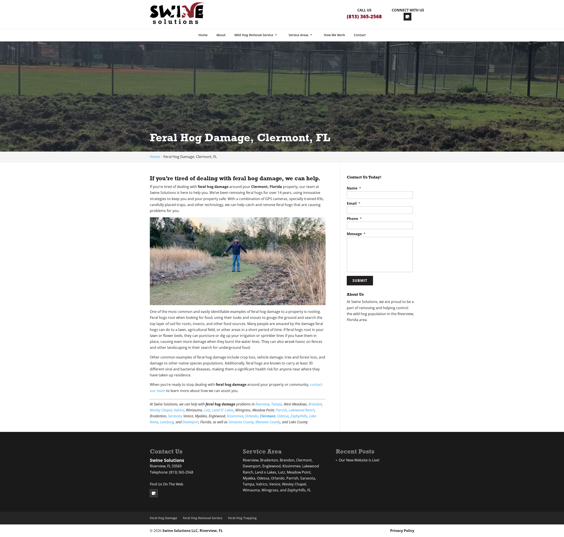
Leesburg (167, 422)
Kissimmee (235, 416)
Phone (354, 218)
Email (353, 203)
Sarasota (175, 416)
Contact (360, 35)
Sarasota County (241, 422)
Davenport (190, 422)
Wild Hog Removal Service (253, 35)
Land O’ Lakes (223, 410)
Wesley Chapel (161, 410)
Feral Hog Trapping (242, 518)
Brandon (315, 404)
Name (354, 188)
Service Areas (298, 35)
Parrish (281, 410)
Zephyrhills (298, 416)
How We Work (334, 35)
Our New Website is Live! (359, 460)
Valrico (179, 410)
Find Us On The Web (166, 484)
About (221, 35)
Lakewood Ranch (302, 410)
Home (203, 35)
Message (356, 234)
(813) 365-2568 (364, 16)
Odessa (283, 416)
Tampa (276, 404)
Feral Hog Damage (163, 518)
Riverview (262, 404)
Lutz (207, 410)
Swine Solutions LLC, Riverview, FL (192, 530)
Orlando (251, 416)
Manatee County (267, 422)
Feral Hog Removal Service (202, 518)
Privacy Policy (402, 530)
